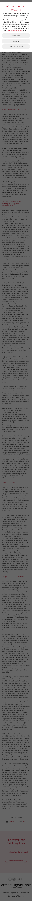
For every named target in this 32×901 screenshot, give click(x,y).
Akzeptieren (16, 36)
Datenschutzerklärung (14, 30)
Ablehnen (16, 41)
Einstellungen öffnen (16, 47)
